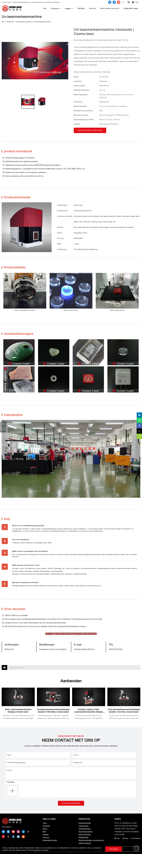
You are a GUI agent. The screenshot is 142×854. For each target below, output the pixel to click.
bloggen (68, 8)
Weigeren (131, 849)
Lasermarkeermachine (23, 22)
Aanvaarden (113, 849)
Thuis (45, 823)
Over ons (92, 8)
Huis (45, 8)
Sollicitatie (81, 8)
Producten (54, 8)
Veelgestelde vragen (130, 8)
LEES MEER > (7, 827)
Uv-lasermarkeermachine (42, 22)
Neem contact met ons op (109, 8)
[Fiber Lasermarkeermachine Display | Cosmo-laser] (18, 697)
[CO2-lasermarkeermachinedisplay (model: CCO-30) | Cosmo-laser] (123, 697)
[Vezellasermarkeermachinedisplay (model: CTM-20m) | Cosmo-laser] (53, 697)
